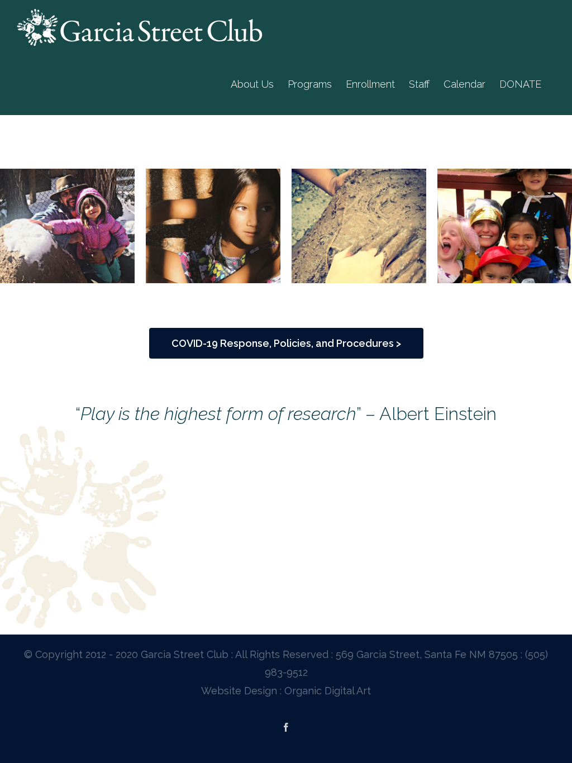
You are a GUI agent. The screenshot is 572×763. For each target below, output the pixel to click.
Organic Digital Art (327, 691)
